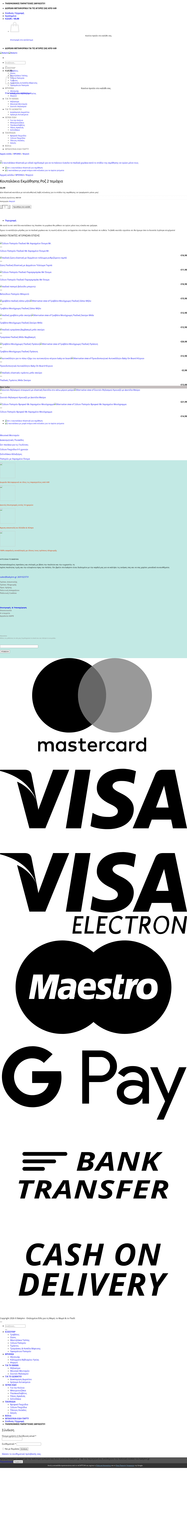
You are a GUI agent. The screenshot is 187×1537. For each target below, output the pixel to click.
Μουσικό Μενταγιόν (18, 104)
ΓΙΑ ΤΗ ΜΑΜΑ (12, 98)
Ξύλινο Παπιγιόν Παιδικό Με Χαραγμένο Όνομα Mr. (24, 251)
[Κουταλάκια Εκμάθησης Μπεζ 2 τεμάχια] (24, 167)
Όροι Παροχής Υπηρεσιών (125, 1465)
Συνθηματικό (9, 1444)
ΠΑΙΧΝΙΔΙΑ (10, 132)
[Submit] (6, 66)
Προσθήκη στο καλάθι (21, 207)
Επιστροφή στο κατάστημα (21, 40)
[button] (14, 13)
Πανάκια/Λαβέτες (17, 125)
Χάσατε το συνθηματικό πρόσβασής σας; (21, 1454)
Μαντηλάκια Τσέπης (19, 75)
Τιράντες (14, 1345)
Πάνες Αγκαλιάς (17, 127)
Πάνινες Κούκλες (17, 140)
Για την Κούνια (16, 120)
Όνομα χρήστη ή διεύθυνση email (19, 1436)
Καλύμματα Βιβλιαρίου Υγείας (23, 93)
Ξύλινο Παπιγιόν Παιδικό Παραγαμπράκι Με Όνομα (24, 279)
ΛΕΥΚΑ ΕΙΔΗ (10, 117)
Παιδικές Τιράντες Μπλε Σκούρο (15, 380)
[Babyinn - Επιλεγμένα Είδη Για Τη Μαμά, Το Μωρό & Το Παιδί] (8, 53)
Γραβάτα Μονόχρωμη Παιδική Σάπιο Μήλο (20, 308)
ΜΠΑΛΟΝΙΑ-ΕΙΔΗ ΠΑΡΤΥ (17, 149)
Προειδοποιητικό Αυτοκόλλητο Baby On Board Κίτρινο (26, 365)
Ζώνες (12, 73)
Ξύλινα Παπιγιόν (17, 78)
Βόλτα (8, 145)
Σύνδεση (24, 1449)
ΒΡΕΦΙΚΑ (9, 88)
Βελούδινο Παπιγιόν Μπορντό (14, 294)
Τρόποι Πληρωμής (8, 584)
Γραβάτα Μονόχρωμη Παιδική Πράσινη (19, 351)
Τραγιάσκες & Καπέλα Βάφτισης (23, 83)
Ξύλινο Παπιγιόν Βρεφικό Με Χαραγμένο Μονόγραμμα (26, 411)
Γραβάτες (14, 71)
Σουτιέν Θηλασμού (18, 106)
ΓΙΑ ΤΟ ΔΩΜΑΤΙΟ (13, 109)
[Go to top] (1, 1321)
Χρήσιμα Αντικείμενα (19, 114)
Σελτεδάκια (15, 130)
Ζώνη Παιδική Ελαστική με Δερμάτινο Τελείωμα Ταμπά (26, 265)
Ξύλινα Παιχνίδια (17, 138)
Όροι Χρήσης (6, 587)
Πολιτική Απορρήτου (9, 590)
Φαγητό (13, 96)
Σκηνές (13, 143)
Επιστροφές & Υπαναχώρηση (13, 607)
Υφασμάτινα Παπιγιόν (19, 85)
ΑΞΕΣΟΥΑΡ (10, 68)
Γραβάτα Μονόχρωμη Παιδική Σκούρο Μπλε (21, 322)
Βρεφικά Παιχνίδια (18, 135)
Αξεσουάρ (14, 91)
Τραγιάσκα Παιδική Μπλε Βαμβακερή (17, 337)
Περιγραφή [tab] (10, 220)
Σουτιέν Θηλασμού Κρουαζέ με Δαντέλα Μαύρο (23, 397)
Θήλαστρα (14, 101)
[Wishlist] (1, 160)
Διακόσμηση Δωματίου (20, 112)
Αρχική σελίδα (6, 154)
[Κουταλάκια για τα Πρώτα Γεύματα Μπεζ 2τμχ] (34, 170)
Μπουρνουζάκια (17, 122)
